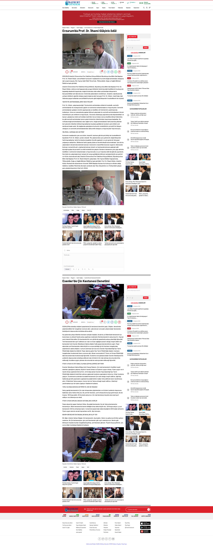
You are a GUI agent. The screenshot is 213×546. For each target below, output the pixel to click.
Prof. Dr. (89, 210)
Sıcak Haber (118, 532)
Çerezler (107, 544)
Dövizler (106, 525)
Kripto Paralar (146, 515)
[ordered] (82, 269)
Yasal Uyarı (124, 544)
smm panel (79, 532)
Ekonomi (90, 7)
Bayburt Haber (65, 27)
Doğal (78, 210)
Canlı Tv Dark (79, 523)
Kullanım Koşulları (117, 544)
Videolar (120, 7)
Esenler (65, 467)
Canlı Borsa (93, 523)
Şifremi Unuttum (129, 527)
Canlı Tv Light (66, 527)
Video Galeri (118, 525)
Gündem (82, 7)
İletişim (94, 544)
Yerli (88, 467)
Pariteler (125, 515)
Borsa (64, 515)
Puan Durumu (106, 515)
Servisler (74, 7)
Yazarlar (128, 7)
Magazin (73, 27)
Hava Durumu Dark (67, 523)
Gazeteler (136, 7)
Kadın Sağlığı (80, 27)
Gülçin (83, 210)
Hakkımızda (89, 544)
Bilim (73, 210)
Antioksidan (66, 210)
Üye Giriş (127, 523)
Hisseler (116, 515)
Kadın (104, 7)
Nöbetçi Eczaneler (81, 527)
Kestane (72, 467)
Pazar (77, 467)
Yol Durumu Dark (66, 525)
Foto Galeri (112, 7)
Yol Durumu (134, 515)
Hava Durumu (95, 515)
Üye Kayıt (127, 525)
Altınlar (106, 523)
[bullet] (85, 269)
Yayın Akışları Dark (81, 525)
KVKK (110, 544)
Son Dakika (65, 7)
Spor (97, 7)
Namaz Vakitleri (74, 515)
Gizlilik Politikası (100, 544)
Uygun (82, 467)
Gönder (67, 269)
